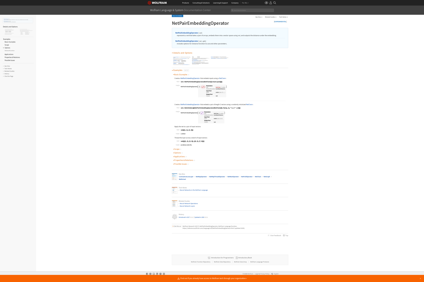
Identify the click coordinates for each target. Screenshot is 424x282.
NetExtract (174, 58)
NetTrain (202, 60)
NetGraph (226, 58)
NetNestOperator (233, 177)
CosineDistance (174, 63)
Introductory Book (245, 257)
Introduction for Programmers (222, 257)
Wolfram (250, 274)
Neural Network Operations (189, 203)
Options (194, 63)
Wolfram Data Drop (240, 262)
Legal (257, 274)
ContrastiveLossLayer (186, 177)
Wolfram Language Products (259, 262)
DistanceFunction (174, 60)
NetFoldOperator (247, 177)
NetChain (222, 78)
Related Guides (270, 17)
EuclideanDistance (179, 60)
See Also (258, 17)
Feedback (275, 235)
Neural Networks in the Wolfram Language (194, 190)
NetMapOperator (201, 177)
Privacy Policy (264, 274)
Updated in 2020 (201, 217)
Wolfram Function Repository (201, 262)
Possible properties (219, 58)
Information (212, 57)
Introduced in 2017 (186, 217)
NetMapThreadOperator (217, 177)
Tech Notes (282, 17)
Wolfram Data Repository (222, 262)
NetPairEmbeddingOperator (186, 33)
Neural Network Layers (187, 206)
